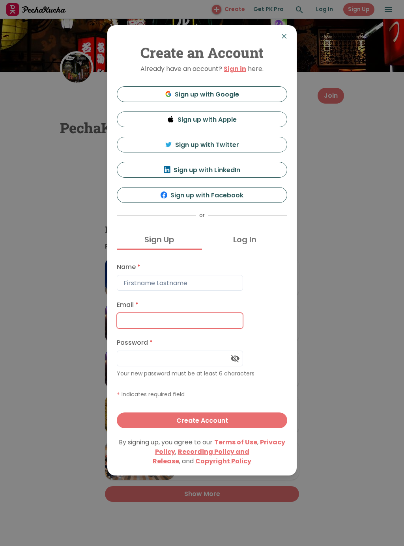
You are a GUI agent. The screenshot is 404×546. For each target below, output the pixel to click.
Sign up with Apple (207, 119)
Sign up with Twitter (207, 144)
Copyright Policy (223, 461)
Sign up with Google (207, 94)
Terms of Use (235, 442)
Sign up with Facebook (206, 195)
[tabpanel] (202, 344)
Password (135, 342)
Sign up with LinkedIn (207, 170)
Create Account (202, 420)
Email (127, 304)
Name (128, 266)
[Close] (284, 36)
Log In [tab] (244, 239)
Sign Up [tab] (159, 239)
